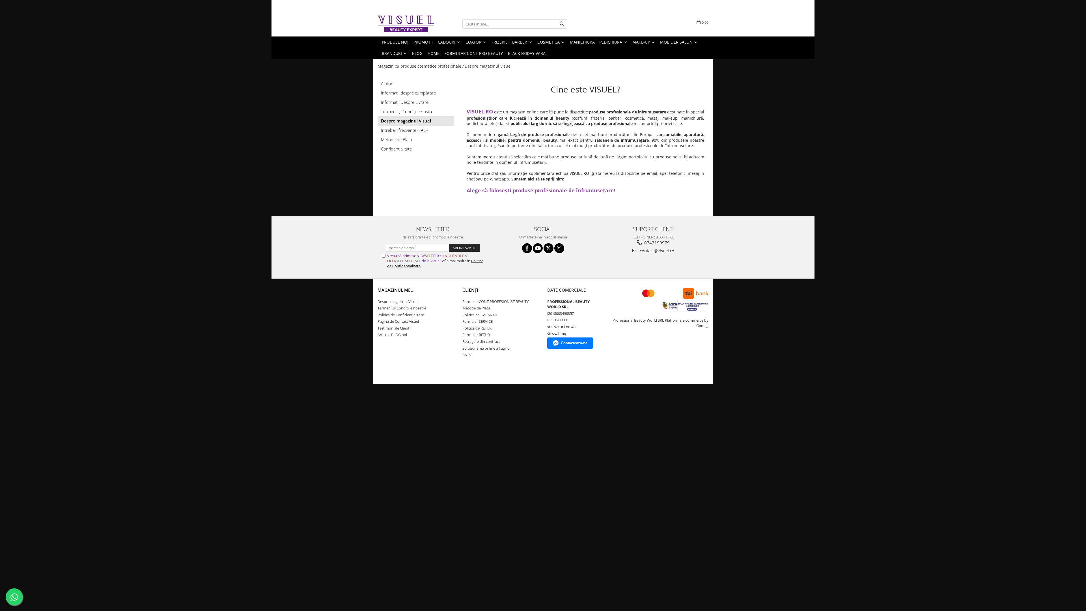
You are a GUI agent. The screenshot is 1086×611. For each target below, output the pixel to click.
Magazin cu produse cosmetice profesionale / (421, 66)
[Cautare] (562, 24)
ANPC (467, 354)
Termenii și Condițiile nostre (407, 111)
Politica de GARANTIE (480, 314)
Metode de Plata (396, 139)
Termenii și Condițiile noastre (402, 308)
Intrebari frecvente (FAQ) (404, 130)
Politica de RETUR (477, 328)
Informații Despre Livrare (404, 102)
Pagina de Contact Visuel (398, 321)
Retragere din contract (481, 341)
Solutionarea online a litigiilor (486, 348)
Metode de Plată (476, 308)
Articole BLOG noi (392, 334)
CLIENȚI (470, 290)
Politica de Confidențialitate (401, 314)
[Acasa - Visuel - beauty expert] (406, 24)
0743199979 (656, 243)
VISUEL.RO (579, 173)
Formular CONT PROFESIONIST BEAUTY (495, 301)
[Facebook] (527, 248)
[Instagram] (559, 248)
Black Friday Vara (527, 53)
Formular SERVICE (477, 321)
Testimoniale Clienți (394, 328)
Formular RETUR (476, 334)
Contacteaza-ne (574, 343)
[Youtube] (538, 248)
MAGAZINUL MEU (395, 290)
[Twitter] (548, 248)
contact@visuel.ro (656, 250)
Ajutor (387, 83)
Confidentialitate (396, 149)
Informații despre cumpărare (408, 93)
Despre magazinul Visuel (488, 66)
